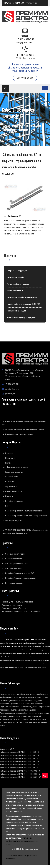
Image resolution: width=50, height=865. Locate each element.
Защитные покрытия (14, 472)
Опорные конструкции (17, 271)
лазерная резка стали (42, 667)
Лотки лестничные (15, 291)
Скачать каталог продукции (26, 67)
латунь (29, 667)
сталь (37, 663)
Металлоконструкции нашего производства (21, 611)
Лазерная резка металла (17, 467)
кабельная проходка (23, 646)
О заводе (9, 453)
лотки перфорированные (19, 660)
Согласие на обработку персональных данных (25, 429)
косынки (20, 663)
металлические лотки (23, 656)
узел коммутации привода (30, 663)
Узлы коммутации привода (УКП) (21, 317)
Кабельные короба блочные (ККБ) (22, 297)
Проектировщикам (13, 491)
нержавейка (2, 663)
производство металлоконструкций (7, 660)
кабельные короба (33, 656)
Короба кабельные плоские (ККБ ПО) (23, 304)
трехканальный (34, 667)
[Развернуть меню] (45, 88)
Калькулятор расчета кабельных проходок (23, 511)
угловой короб (27, 650)
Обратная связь (12, 477)
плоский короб (19, 650)
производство (3, 639)
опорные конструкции (40, 650)
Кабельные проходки (16, 311)
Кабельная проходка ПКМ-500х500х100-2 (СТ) (20, 758)
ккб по (48, 660)
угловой (39, 663)
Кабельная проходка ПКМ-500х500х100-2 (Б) (19, 755)
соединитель (2, 670)
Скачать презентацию (26, 64)
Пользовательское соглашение (19, 434)
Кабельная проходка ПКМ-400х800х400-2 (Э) (19, 761)
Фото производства (13, 520)
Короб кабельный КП (12, 216)
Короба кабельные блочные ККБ (19, 573)
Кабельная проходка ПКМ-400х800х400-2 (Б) (19, 765)
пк (23, 667)
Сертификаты (11, 486)
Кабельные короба (15, 277)
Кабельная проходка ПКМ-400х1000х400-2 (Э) (20, 771)
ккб (16, 646)
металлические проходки (7, 650)
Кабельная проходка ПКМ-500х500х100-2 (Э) (19, 752)
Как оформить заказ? (25, 70)
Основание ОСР (7, 749)
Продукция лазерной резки (14, 608)
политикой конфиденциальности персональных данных (22, 841)
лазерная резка (13, 656)
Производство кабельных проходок (17, 602)
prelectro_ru (10, 394)
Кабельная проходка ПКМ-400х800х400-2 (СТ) (20, 768)
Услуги (8, 463)
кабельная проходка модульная (11, 663)
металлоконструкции (20, 639)
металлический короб (7, 646)
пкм (32, 650)
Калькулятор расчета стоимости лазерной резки (26, 516)
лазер (16, 667)
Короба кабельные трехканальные (20, 578)
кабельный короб (4, 656)
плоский (44, 660)
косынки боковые (11, 667)
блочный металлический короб (16, 643)
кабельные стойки (28, 660)
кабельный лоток (44, 653)
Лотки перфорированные (18, 284)
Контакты (9, 482)
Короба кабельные (13, 559)
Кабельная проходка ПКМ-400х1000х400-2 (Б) (20, 774)
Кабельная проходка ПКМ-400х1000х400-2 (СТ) (20, 777)
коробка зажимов (35, 653)
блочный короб (32, 643)
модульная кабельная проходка (8, 653)
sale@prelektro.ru (25, 42)
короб (27, 653)
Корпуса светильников (12, 605)
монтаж (21, 667)
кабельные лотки (21, 653)
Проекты (9, 496)
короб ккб (41, 643)
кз (29, 653)
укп (23, 663)
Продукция (10, 458)
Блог (7, 506)
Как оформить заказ (14, 501)
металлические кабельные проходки (39, 646)
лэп (18, 667)
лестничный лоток (41, 656)
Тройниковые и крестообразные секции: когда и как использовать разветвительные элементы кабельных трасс (24, 722)
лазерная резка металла (37, 660)
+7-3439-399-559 (31, 3)
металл (26, 667)
